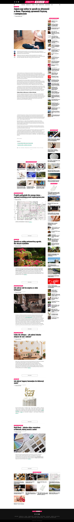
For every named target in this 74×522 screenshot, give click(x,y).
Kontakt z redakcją (42, 516)
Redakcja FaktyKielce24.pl (18, 16)
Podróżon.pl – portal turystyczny (55, 516)
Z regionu (37, 4)
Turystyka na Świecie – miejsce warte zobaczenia (50, 517)
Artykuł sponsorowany (18, 199)
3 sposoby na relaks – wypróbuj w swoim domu (24, 144)
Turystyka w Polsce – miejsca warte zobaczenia (24, 517)
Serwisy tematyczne (47, 4)
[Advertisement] (29, 23)
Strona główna (23, 4)
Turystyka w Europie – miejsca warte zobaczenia (37, 517)
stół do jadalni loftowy (28, 317)
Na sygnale (33, 4)
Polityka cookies (48, 516)
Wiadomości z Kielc (28, 4)
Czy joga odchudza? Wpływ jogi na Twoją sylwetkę (25, 143)
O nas (51, 4)
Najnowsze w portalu (41, 4)
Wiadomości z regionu (30, 516)
